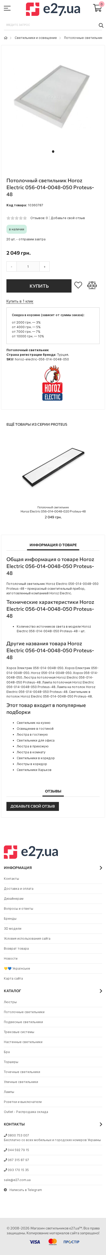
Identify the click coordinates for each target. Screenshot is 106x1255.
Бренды (10, 918)
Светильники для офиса (36, 740)
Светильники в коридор (36, 758)
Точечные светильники (22, 1072)
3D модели (12, 928)
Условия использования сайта (27, 938)
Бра (7, 1052)
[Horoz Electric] (53, 401)
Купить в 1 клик (19, 301)
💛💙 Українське (17, 968)
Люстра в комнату (31, 752)
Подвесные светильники (23, 1022)
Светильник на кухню (33, 723)
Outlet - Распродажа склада (26, 1112)
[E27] (53, 10)
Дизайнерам (13, 898)
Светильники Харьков (34, 770)
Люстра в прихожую (33, 746)
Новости (10, 958)
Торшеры (11, 1062)
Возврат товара (16, 948)
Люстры (10, 1002)
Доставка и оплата (18, 889)
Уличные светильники (21, 1082)
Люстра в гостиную (32, 734)
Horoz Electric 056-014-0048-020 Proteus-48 (53, 509)
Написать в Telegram (26, 1190)
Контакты (11, 879)
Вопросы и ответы (18, 908)
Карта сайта (13, 978)
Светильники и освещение (36, 38)
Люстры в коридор (32, 764)
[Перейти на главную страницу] (5, 38)
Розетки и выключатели (23, 1102)
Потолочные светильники (84, 38)
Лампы (9, 1092)
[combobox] (53, 25)
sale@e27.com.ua (17, 1180)
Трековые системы (19, 1032)
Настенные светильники (23, 1042)
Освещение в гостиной (35, 729)
